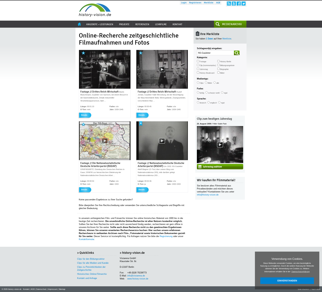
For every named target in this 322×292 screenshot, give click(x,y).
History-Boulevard (207, 73)
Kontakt (26, 289)
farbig (202, 93)
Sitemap (62, 289)
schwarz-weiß (214, 93)
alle (217, 83)
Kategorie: (202, 57)
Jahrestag (204, 69)
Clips (202, 83)
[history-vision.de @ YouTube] (234, 4)
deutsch (203, 103)
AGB (218, 2)
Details (84, 115)
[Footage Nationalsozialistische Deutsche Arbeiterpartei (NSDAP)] (162, 159)
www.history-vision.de (137, 278)
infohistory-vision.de (208, 194)
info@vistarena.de (136, 275)
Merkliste (208, 2)
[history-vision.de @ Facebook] (239, 4)
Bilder (222, 73)
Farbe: (200, 88)
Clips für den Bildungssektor (90, 259)
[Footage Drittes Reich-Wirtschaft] (104, 88)
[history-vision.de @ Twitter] (243, 4)
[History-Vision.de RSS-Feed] (229, 4)
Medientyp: (202, 78)
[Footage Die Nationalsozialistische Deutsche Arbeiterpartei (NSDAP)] (104, 159)
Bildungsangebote (227, 65)
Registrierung (166, 236)
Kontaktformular (86, 239)
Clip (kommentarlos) (208, 65)
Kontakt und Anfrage (87, 278)
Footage (203, 62)
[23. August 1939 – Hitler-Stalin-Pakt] (220, 162)
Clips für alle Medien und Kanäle (93, 263)
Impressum (52, 289)
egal (225, 93)
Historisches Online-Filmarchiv (92, 274)
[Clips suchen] (237, 52)
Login (183, 2)
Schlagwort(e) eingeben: (209, 48)
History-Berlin (225, 62)
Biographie (224, 69)
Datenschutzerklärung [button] (300, 272)
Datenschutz (41, 289)
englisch (213, 103)
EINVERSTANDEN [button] (287, 280)
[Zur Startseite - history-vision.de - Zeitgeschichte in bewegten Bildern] (93, 15)
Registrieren (195, 2)
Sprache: (201, 98)
